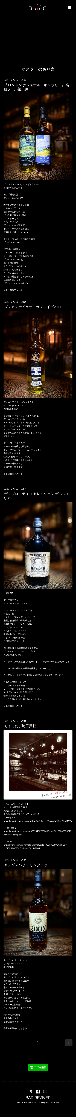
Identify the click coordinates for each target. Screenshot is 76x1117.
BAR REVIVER (38, 1098)
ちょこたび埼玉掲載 (20, 726)
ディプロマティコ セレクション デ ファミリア (37, 496)
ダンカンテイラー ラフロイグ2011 (33, 307)
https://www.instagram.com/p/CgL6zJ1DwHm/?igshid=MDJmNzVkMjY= (38, 821)
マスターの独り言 (38, 69)
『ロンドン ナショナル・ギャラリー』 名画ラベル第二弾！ (36, 87)
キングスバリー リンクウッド (27, 865)
